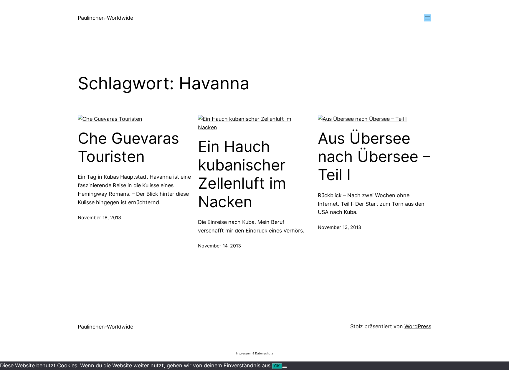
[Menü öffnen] (427, 17)
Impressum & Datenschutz (254, 353)
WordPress (417, 326)
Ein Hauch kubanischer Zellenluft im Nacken (242, 174)
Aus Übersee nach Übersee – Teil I (374, 156)
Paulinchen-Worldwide (105, 18)
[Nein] (284, 367)
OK (277, 366)
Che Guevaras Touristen (128, 147)
